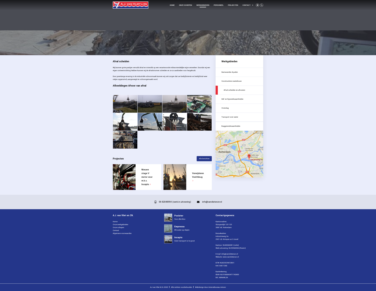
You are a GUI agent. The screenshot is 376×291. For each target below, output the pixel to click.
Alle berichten (204, 158)
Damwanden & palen (229, 72)
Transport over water (229, 117)
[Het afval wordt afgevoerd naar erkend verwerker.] (125, 140)
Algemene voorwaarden (122, 233)
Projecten (233, 5)
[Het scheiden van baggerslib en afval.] (125, 122)
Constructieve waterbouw (231, 81)
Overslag (225, 108)
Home (172, 5)
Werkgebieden (202, 5)
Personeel (219, 5)
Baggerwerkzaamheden (230, 126)
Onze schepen (185, 5)
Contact (246, 5)
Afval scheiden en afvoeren (234, 90)
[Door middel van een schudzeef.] (150, 122)
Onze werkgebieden (120, 224)
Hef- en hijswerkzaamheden (232, 99)
